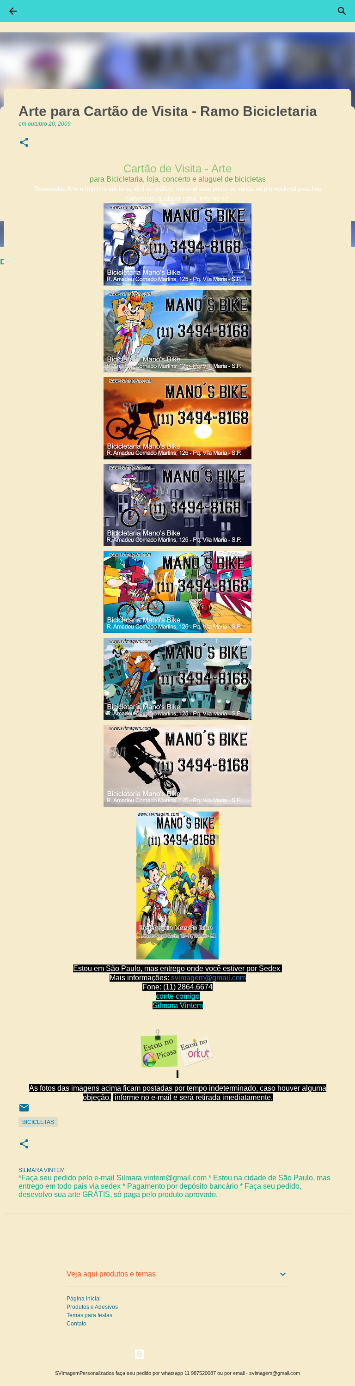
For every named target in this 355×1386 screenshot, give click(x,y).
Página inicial (84, 1298)
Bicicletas (38, 1122)
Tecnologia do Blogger (183, 1354)
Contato (76, 1323)
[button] (24, 143)
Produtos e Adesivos (92, 1307)
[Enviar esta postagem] (24, 1111)
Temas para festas (89, 1315)
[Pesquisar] (342, 11)
